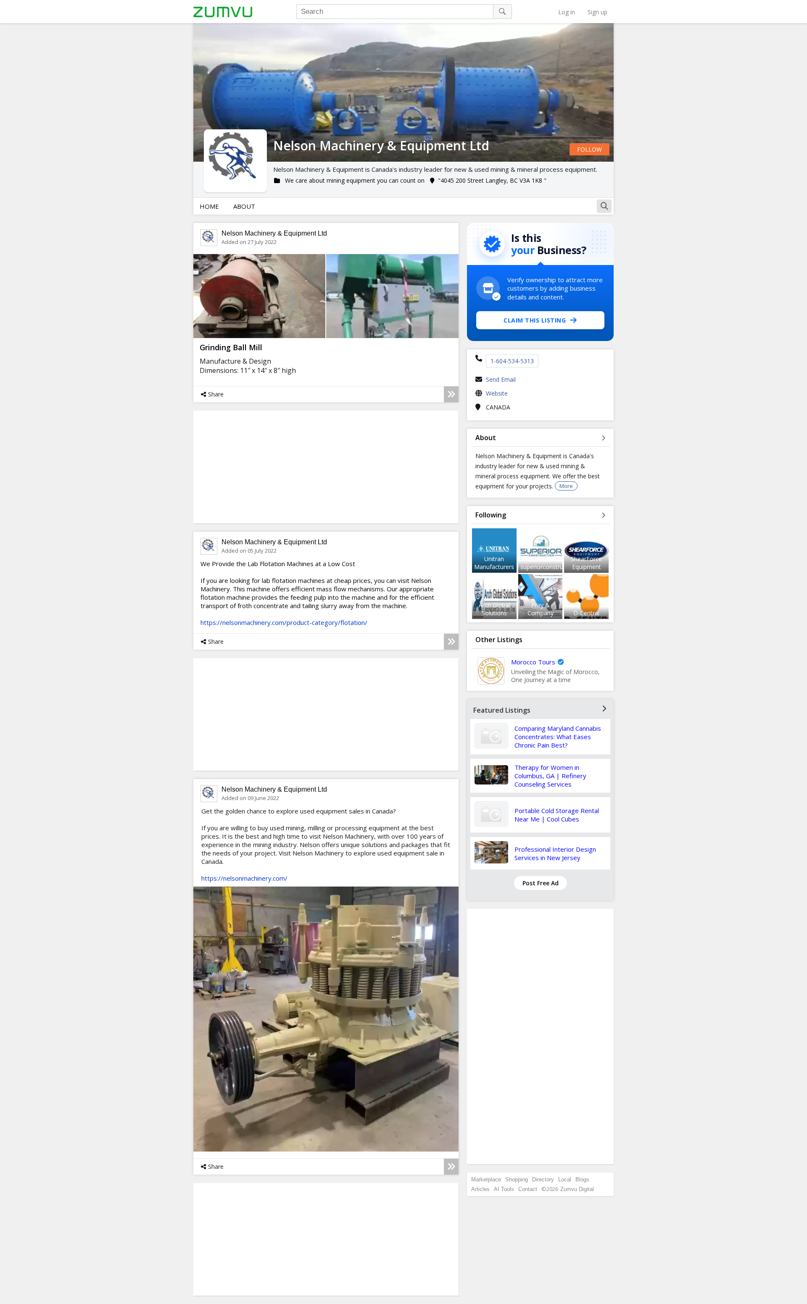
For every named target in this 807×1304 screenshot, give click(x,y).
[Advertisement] (540, 1036)
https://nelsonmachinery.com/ (244, 878)
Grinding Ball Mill (231, 347)
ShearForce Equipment (586, 563)
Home (209, 206)
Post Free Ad (540, 883)
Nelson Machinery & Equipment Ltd (274, 233)
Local (564, 1179)
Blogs (582, 1179)
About (244, 206)
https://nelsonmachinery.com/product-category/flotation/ (283, 622)
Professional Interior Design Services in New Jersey (555, 853)
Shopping (516, 1179)
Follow (589, 149)
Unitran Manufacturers (494, 563)
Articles (480, 1189)
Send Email (501, 379)
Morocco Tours (533, 662)
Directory (543, 1179)
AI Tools (504, 1189)
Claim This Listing (535, 320)
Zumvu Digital (577, 1189)
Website (497, 393)
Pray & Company (540, 609)
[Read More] (451, 394)
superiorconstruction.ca (552, 567)
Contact (527, 1189)
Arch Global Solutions (494, 609)
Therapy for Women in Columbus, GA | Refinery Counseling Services (550, 775)
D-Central (586, 613)
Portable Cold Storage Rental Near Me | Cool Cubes (556, 814)
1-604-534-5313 (512, 361)
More (566, 486)
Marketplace (486, 1179)
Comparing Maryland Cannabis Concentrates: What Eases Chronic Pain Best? (557, 736)
